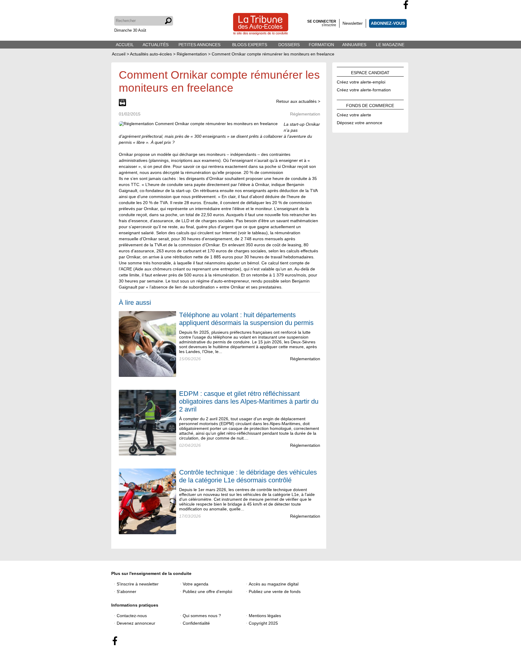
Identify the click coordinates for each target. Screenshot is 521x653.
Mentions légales (265, 615)
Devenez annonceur (136, 623)
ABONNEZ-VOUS (388, 23)
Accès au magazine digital (273, 584)
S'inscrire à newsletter (138, 584)
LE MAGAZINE (390, 44)
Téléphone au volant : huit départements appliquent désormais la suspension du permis (246, 318)
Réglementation (305, 358)
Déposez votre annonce (359, 121)
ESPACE (370, 71)
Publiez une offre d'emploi (207, 591)
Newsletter (353, 23)
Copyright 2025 (263, 623)
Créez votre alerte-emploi (361, 81)
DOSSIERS (289, 44)
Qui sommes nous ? (202, 615)
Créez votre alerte (354, 113)
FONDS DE (370, 104)
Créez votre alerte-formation (364, 88)
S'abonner (126, 591)
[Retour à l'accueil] (260, 24)
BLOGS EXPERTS (249, 44)
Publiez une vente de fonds (275, 591)
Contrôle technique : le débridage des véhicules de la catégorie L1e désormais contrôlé (248, 476)
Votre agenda (195, 584)
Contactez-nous (132, 615)
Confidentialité (196, 623)
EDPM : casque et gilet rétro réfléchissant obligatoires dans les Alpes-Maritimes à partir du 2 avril (248, 401)
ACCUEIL (125, 44)
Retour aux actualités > (298, 101)
